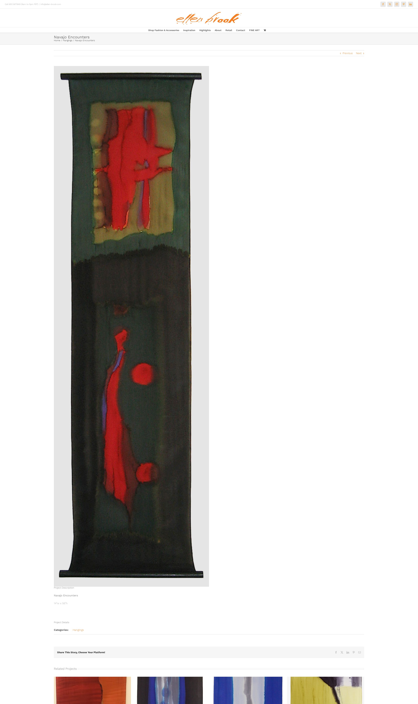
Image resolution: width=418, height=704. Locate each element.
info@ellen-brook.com (50, 4)
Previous (348, 53)
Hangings (78, 629)
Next (359, 53)
